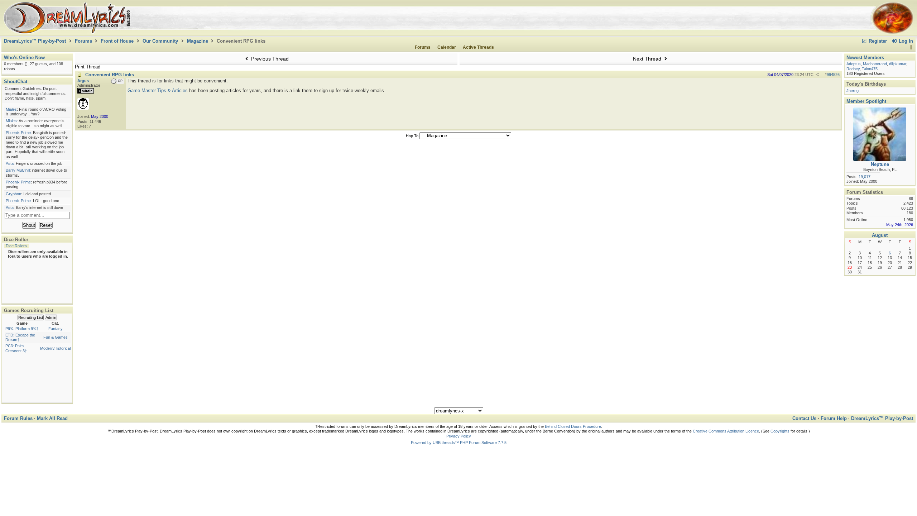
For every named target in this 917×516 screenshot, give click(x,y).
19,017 (864, 177)
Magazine (197, 41)
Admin (50, 317)
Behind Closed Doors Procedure (573, 426)
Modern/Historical (55, 348)
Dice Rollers (16, 246)
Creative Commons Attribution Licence (726, 431)
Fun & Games (55, 337)
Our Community (160, 41)
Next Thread (648, 59)
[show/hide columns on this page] (910, 47)
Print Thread (87, 66)
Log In (905, 41)
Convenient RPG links (109, 74)
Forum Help (834, 418)
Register (877, 41)
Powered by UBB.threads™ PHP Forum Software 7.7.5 (458, 442)
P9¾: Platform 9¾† (21, 328)
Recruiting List (30, 317)
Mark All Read (52, 418)
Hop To (412, 136)
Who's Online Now (24, 57)
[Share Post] (817, 75)
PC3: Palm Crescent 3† (16, 348)
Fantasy (55, 328)
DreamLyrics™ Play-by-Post (35, 41)
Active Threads (478, 47)
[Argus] (83, 108)
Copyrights (779, 431)
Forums (83, 41)
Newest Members (865, 57)
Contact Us (804, 418)
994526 (833, 74)
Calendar (446, 47)
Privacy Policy (458, 436)
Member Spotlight (866, 101)
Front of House (117, 41)
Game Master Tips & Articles (158, 90)
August (880, 235)
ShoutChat (15, 81)
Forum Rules (18, 418)
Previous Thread (269, 59)
